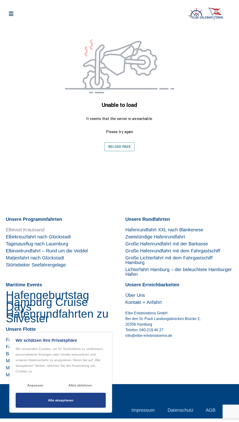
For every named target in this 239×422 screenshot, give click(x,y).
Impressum (143, 410)
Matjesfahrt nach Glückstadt (35, 257)
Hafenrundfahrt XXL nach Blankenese (164, 229)
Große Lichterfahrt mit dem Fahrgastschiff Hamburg (169, 260)
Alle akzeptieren (61, 400)
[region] (60, 373)
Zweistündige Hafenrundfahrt (155, 236)
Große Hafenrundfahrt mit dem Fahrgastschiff (172, 250)
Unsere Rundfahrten (147, 219)
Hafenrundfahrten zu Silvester (57, 316)
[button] (11, 13)
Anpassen (35, 385)
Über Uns (135, 295)
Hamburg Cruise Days (47, 304)
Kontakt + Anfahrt (143, 302)
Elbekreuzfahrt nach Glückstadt (38, 236)
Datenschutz (180, 410)
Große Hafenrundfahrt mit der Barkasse (166, 243)
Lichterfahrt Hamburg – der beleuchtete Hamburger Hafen (178, 272)
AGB (210, 410)
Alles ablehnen (80, 385)
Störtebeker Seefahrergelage (36, 264)
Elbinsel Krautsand (25, 229)
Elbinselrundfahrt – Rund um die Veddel (47, 250)
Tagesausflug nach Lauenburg (37, 243)
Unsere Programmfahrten (34, 219)
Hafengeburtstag (47, 295)
